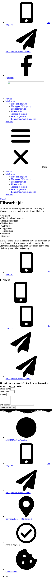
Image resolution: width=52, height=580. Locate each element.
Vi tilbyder (10, 101)
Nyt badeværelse (18, 109)
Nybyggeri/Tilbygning (21, 106)
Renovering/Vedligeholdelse (23, 119)
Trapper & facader (19, 114)
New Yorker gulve (19, 104)
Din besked (5, 405)
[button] (26, 146)
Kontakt (9, 121)
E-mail (3, 394)
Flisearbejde (16, 111)
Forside (9, 99)
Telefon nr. (5, 391)
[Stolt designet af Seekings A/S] (7, 576)
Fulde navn (5, 389)
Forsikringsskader (19, 116)
